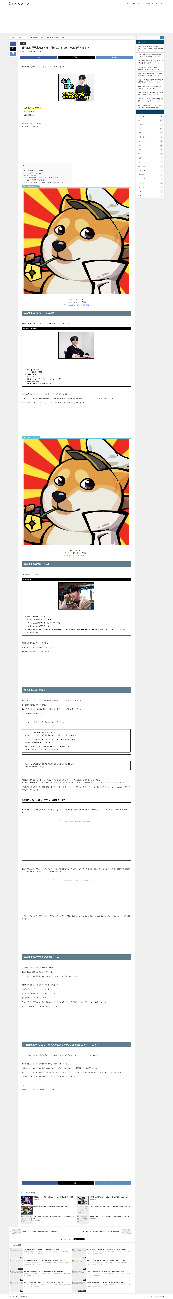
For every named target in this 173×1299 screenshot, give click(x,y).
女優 (150, 133)
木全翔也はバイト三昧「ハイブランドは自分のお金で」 (43, 177)
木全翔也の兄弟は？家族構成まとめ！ (35, 180)
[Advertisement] (86, 20)
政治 (150, 191)
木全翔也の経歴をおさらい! (32, 173)
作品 (150, 153)
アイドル (22, 43)
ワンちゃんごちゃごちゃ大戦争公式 (76, 305)
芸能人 (150, 120)
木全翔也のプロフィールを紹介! (33, 170)
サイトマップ (136, 3)
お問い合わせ (146, 3)
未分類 (150, 195)
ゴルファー (150, 170)
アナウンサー (150, 187)
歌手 (150, 149)
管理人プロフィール (157, 3)
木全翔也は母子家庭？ (31, 175)
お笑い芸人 (150, 137)
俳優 (150, 128)
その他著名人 (150, 183)
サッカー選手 (150, 179)
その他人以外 (150, 116)
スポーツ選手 (150, 166)
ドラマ (150, 162)
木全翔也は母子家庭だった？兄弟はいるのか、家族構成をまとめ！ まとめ (47, 182)
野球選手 (150, 174)
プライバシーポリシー (21, 1296)
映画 (150, 158)
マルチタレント (150, 124)
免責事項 (11, 1296)
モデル (150, 141)
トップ (129, 3)
